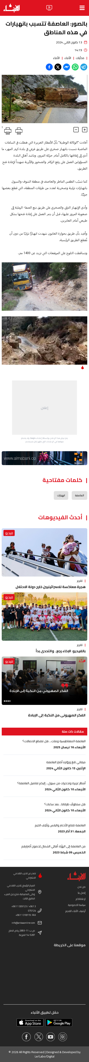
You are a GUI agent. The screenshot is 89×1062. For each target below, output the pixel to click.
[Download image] (5, 119)
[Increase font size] (84, 129)
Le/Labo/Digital (44, 1056)
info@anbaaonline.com (23, 923)
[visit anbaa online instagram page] (62, 1037)
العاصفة (79, 495)
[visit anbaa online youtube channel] (50, 1037)
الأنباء (67, 58)
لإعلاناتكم (81, 898)
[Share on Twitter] (57, 67)
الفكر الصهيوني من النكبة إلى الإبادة (57, 715)
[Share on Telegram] (83, 67)
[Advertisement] (44, 408)
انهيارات (61, 495)
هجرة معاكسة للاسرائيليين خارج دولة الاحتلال (51, 586)
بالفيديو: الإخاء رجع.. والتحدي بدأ (61, 651)
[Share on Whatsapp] (75, 67)
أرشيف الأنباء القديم (75, 910)
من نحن (82, 886)
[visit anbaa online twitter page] (38, 1037)
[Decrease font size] (76, 129)
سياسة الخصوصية (77, 904)
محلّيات (80, 58)
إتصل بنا (82, 892)
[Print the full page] (18, 130)
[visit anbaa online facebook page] (26, 1037)
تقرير (80, 580)
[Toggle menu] (82, 7)
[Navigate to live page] (49, 8)
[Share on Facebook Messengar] (66, 67)
